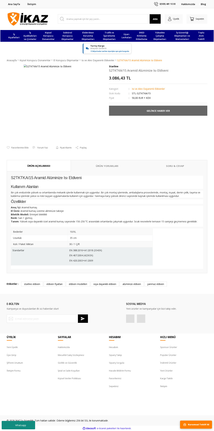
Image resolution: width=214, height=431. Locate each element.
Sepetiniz (114, 386)
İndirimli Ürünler (168, 362)
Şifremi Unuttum (15, 362)
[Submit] (83, 318)
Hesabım (113, 347)
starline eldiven (32, 284)
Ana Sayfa (14, 4)
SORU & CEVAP (175, 166)
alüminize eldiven (132, 284)
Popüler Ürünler (168, 355)
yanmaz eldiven (155, 284)
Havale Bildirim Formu (120, 370)
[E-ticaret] (106, 428)
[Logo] (28, 19)
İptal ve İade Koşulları (69, 370)
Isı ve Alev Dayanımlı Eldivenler (148, 88)
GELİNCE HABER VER (158, 110)
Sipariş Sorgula (116, 362)
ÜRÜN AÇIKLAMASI (38, 165)
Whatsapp (20, 425)
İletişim (31, 4)
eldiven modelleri (78, 284)
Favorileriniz (115, 378)
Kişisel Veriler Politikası (69, 378)
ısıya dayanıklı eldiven (104, 284)
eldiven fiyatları (54, 284)
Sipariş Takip (115, 355)
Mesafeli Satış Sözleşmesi (71, 355)
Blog (203, 4)
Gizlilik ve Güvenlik (67, 362)
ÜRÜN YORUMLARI (107, 166)
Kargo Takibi (166, 378)
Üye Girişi (11, 355)
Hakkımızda (188, 4)
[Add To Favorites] (18, 147)
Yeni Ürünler (166, 370)
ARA (155, 19)
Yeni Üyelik (12, 347)
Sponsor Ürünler (168, 347)
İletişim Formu (14, 370)
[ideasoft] (89, 428)
